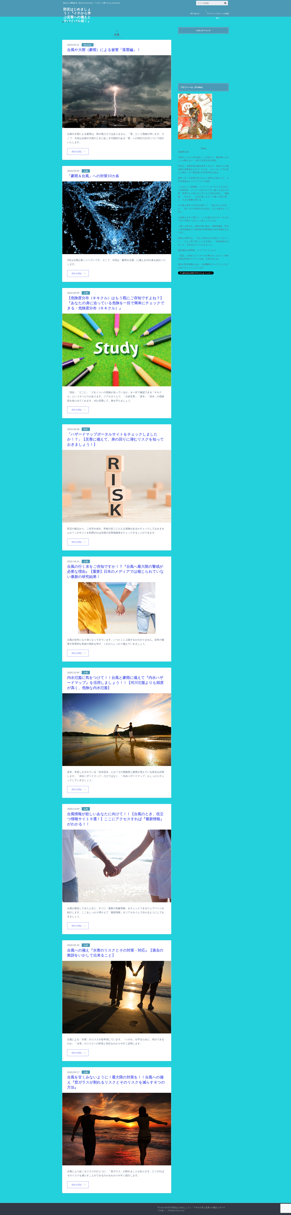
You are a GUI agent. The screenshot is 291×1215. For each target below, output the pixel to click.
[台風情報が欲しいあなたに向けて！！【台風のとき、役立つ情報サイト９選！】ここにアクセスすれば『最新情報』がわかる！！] (116, 900)
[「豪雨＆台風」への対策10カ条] (116, 252)
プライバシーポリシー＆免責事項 (217, 15)
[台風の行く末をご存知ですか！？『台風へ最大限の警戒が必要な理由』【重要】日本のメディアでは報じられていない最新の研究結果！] (116, 631)
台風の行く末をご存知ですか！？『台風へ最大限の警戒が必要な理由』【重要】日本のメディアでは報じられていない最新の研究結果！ (115, 571)
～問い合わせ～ (195, 13)
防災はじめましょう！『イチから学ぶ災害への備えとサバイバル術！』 (77, 15)
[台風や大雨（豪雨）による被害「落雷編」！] (116, 126)
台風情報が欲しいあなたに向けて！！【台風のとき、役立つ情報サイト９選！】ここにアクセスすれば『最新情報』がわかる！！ (115, 819)
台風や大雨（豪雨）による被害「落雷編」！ (103, 49)
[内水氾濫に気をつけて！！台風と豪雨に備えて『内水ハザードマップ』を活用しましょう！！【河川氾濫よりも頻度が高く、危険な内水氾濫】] (116, 764)
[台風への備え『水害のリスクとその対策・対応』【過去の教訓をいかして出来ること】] (116, 1031)
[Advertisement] (203, 56)
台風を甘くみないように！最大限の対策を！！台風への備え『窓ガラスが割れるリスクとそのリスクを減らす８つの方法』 (116, 1082)
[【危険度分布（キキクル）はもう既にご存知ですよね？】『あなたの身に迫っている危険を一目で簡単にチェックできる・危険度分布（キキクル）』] (116, 384)
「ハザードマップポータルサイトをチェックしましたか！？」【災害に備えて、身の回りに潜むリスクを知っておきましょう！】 (115, 439)
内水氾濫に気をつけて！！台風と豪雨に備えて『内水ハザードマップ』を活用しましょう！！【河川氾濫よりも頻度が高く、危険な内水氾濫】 (115, 682)
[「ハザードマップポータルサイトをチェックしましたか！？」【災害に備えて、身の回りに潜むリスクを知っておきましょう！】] (116, 520)
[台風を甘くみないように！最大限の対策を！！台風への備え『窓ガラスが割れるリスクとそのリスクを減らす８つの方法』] (116, 1163)
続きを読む (77, 151)
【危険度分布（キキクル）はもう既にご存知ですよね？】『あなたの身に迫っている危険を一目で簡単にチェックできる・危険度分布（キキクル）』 (115, 303)
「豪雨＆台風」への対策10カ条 (93, 176)
